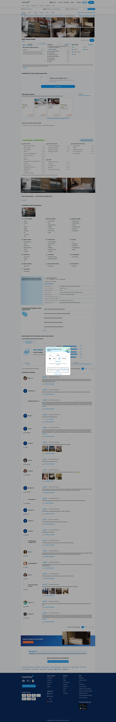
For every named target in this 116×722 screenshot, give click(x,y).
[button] (58, 362)
